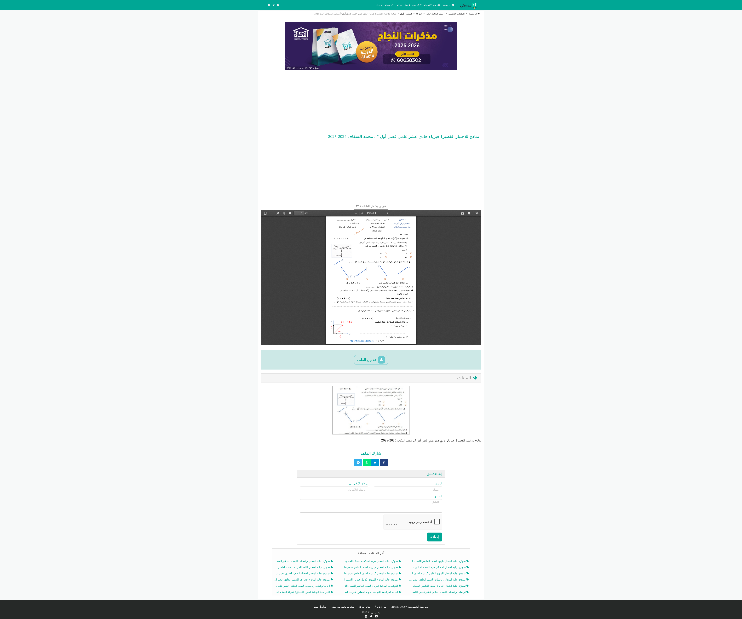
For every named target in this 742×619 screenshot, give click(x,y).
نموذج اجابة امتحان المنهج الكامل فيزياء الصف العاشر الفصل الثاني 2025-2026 (369, 579)
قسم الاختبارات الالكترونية (425, 5)
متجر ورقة (365, 606)
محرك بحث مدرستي (342, 606)
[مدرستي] (469, 5)
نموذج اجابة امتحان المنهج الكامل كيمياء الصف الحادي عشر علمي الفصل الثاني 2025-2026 (437, 573)
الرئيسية (447, 5)
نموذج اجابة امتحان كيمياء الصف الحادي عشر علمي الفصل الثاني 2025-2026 (369, 573)
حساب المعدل (383, 5)
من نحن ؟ (380, 606)
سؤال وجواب (402, 5)
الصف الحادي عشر (435, 13)
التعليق (438, 496)
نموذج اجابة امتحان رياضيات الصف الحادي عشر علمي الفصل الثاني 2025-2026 (437, 579)
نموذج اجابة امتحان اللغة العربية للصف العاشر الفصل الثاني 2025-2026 (302, 567)
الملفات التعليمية (456, 13)
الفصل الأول (406, 13)
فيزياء (419, 13)
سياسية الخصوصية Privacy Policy (409, 606)
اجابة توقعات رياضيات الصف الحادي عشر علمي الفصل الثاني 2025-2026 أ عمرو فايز (302, 585)
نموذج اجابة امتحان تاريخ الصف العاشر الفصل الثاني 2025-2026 (437, 561)
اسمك (438, 483)
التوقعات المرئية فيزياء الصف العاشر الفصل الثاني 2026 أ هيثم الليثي (369, 585)
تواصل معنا (320, 606)
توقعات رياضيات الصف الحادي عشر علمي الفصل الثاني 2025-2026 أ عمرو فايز (437, 592)
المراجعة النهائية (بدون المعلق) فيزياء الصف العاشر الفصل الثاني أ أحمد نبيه (302, 592)
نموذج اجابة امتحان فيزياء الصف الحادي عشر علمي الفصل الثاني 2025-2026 (369, 567)
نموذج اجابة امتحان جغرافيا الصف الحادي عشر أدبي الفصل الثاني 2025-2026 (302, 579)
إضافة (434, 537)
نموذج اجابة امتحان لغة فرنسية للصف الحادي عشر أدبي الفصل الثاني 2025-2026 (437, 567)
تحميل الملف (367, 360)
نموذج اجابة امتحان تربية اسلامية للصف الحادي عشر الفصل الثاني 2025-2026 (369, 561)
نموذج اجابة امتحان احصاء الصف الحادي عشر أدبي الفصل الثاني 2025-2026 (302, 573)
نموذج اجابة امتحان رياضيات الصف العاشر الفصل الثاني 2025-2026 (302, 561)
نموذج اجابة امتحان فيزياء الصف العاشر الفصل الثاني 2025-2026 (437, 585)
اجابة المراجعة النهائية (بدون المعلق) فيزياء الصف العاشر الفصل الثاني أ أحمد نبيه (369, 592)
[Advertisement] (371, 101)
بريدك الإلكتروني (358, 483)
